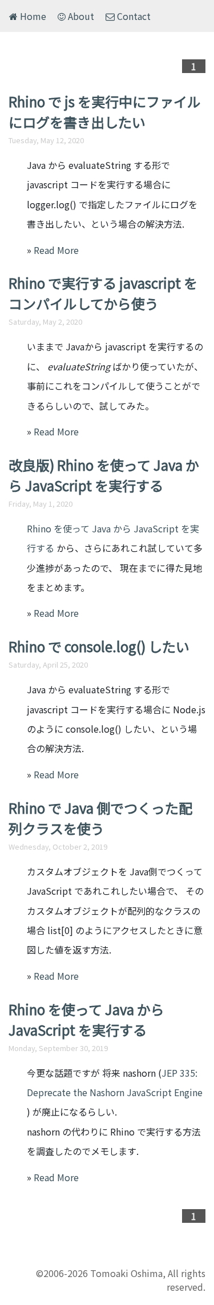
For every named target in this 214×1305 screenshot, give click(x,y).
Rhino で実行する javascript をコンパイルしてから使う (103, 293)
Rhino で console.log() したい (99, 646)
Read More (56, 250)
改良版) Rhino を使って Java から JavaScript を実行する (104, 475)
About (80, 16)
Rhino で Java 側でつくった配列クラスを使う (100, 818)
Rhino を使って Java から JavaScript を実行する (86, 1019)
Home (32, 16)
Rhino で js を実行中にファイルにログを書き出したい (105, 111)
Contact (133, 16)
